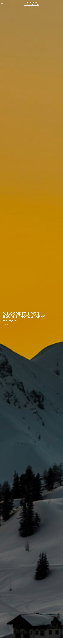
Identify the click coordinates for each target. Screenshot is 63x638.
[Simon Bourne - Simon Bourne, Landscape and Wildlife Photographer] (31, 3)
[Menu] (2, 3)
